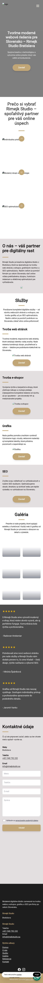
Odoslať (21, 828)
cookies (19, 974)
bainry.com (29, 979)
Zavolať (21, 67)
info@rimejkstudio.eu (11, 766)
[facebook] (19, 969)
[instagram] (23, 969)
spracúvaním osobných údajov (27, 820)
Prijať (37, 975)
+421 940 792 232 (10, 758)
